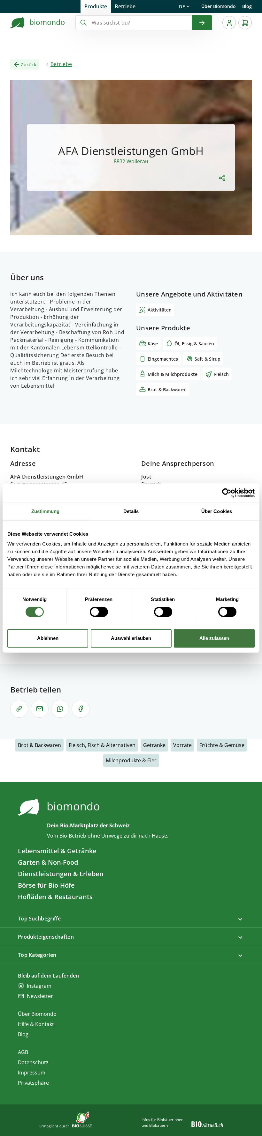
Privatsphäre (33, 1082)
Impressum (31, 1072)
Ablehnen (47, 638)
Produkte (95, 6)
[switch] (99, 612)
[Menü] (229, 22)
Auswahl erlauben (131, 638)
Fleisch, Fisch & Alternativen (102, 745)
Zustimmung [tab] (45, 511)
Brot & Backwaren (39, 745)
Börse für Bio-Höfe (46, 885)
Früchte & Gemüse (221, 745)
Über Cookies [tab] (216, 511)
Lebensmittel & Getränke (57, 851)
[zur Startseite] (37, 22)
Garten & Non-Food (48, 862)
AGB (23, 1052)
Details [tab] (131, 511)
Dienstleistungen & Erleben (61, 873)
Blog (247, 6)
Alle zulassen (214, 638)
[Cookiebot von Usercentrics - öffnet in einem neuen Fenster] (227, 493)
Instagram (39, 985)
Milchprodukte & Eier (131, 760)
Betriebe (125, 6)
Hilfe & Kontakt (36, 1024)
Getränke (154, 745)
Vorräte (182, 745)
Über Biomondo (218, 6)
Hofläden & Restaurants (55, 896)
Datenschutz (33, 1062)
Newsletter (40, 996)
